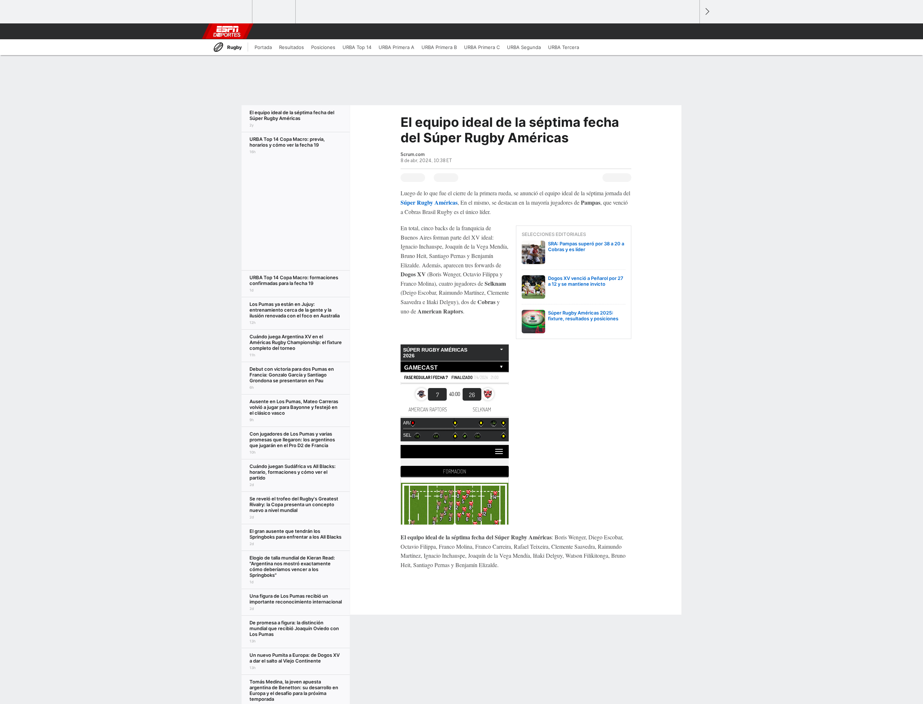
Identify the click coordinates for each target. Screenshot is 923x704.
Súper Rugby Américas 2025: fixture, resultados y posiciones (583, 315)
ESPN (227, 31)
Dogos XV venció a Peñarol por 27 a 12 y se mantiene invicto (585, 281)
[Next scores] (706, 11)
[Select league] (231, 11)
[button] (691, 31)
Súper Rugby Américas (429, 202)
